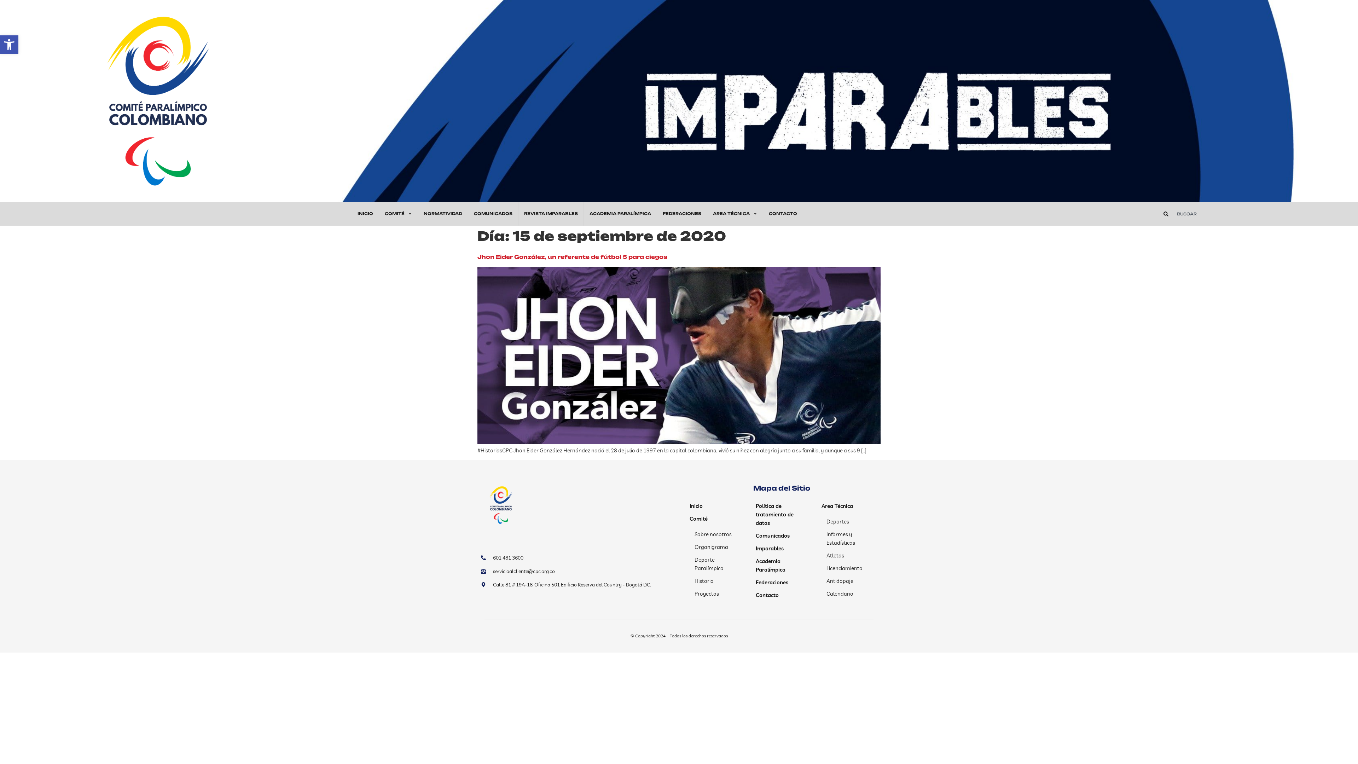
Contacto (783, 213)
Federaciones (682, 213)
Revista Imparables (551, 213)
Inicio (365, 213)
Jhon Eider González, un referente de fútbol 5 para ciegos (572, 257)
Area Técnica (731, 213)
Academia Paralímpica (620, 213)
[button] (9, 44)
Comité (395, 213)
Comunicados (493, 213)
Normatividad (443, 213)
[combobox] (1256, 214)
